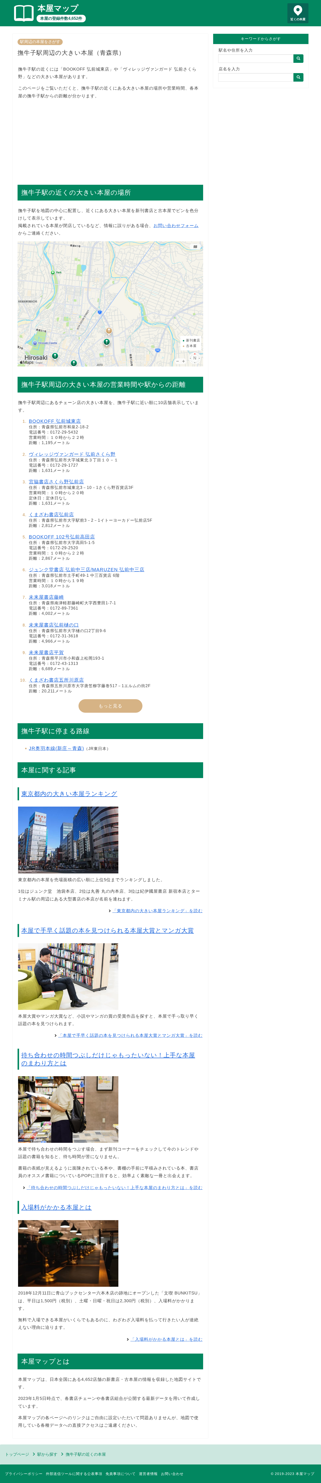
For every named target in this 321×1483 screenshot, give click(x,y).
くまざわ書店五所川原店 (56, 680)
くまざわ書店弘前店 (51, 514)
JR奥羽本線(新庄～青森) (56, 748)
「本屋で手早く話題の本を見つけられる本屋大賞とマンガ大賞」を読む (130, 1035)
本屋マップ (58, 8)
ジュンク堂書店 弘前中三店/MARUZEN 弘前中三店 (86, 569)
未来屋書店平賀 (46, 652)
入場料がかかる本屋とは (56, 1207)
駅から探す (47, 1454)
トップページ (17, 1454)
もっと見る (110, 705)
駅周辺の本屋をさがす (40, 42)
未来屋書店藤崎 (46, 597)
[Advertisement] (110, 139)
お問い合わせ (172, 1474)
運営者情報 (148, 1474)
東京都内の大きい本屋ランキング (69, 793)
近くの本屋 (297, 19)
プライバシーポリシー (24, 1474)
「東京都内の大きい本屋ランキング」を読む (157, 910)
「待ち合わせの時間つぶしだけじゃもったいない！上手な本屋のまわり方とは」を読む (115, 1187)
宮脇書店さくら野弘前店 (56, 481)
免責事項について (121, 1474)
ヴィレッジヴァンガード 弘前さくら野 (72, 454)
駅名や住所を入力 (236, 50)
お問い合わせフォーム (176, 225)
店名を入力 (229, 69)
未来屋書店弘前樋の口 (54, 625)
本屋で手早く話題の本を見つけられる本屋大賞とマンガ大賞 (107, 930)
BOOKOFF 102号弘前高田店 (62, 536)
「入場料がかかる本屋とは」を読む (166, 1339)
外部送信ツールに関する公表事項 (74, 1474)
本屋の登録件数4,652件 (61, 18)
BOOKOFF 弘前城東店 (55, 421)
